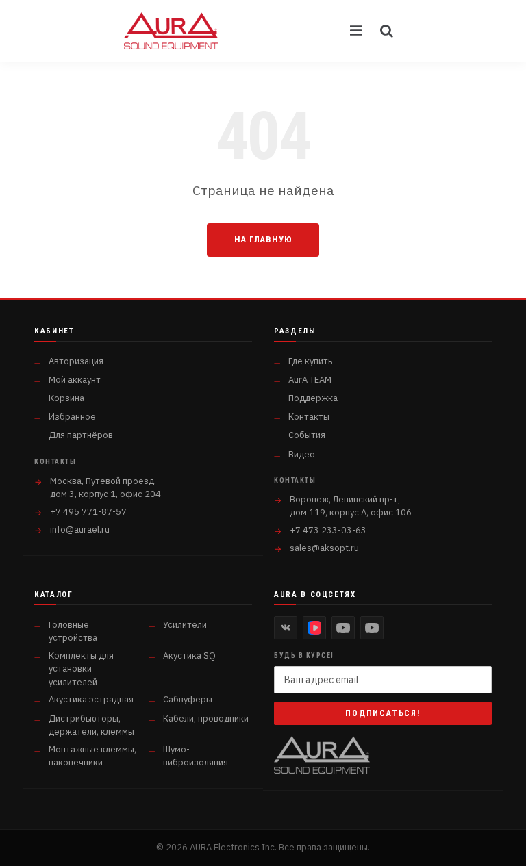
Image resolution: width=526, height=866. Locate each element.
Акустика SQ (189, 655)
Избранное (72, 416)
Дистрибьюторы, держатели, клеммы (91, 725)
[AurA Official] (343, 627)
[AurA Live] (372, 627)
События (306, 435)
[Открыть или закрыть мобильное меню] (357, 31)
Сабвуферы (187, 699)
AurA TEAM (309, 379)
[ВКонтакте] (285, 627)
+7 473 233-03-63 (328, 530)
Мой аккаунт (75, 379)
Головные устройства (73, 631)
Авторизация (76, 361)
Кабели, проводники (206, 718)
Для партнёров (81, 435)
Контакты (308, 416)
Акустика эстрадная (91, 699)
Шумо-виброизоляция (195, 756)
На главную (263, 239)
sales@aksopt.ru (324, 548)
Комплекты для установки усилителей (81, 669)
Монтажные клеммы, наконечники (92, 756)
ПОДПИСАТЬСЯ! (383, 713)
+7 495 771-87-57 (88, 512)
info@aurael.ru (80, 529)
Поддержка (313, 398)
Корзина (66, 398)
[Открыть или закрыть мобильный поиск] (387, 31)
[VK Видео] (314, 627)
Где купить (310, 361)
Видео (301, 454)
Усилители (185, 625)
